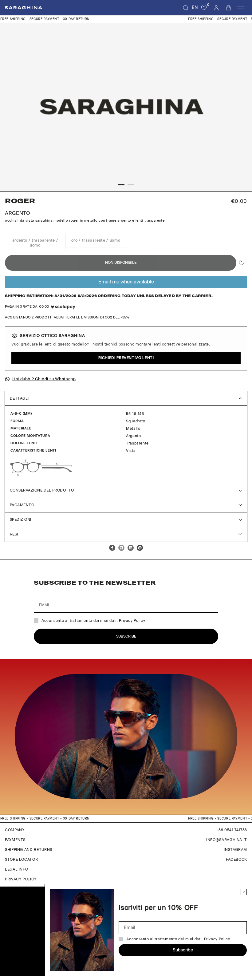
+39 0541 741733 (231, 830)
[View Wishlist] (204, 8)
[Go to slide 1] (121, 184)
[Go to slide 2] (131, 184)
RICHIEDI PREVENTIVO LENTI (126, 358)
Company (14, 830)
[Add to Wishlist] (241, 263)
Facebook (236, 859)
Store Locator (21, 859)
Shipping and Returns (28, 850)
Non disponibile (120, 262)
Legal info (16, 869)
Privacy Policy (21, 879)
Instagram (235, 850)
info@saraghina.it (226, 840)
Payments (15, 840)
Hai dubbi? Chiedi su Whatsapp (44, 379)
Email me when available (126, 282)
